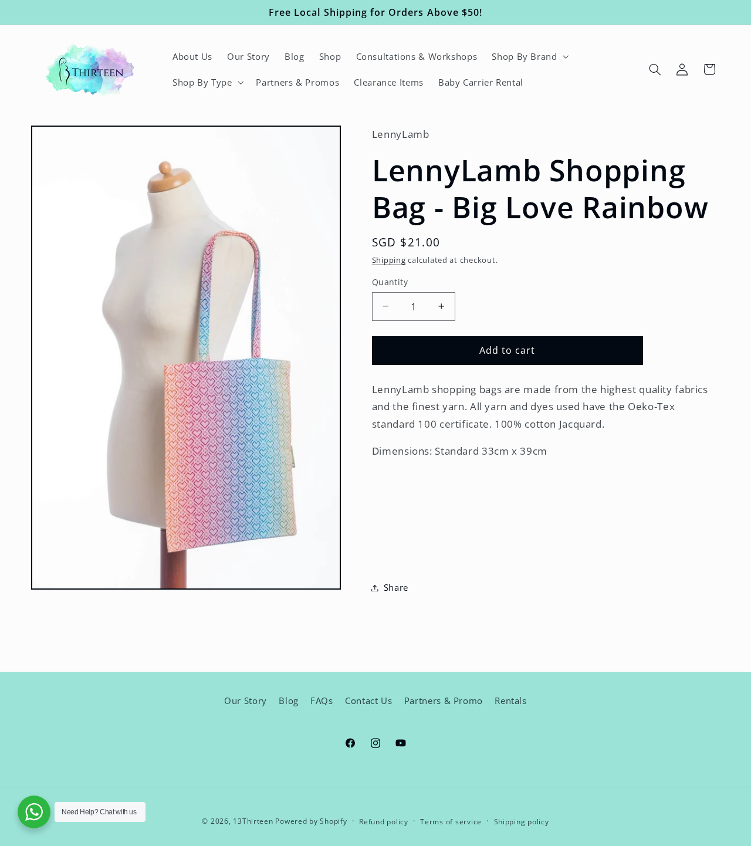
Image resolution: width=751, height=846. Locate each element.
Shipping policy (521, 821)
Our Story (245, 701)
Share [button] (396, 587)
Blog (289, 701)
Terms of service (451, 821)
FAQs (321, 701)
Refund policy (383, 821)
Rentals (510, 701)
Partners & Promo (443, 701)
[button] (529, 56)
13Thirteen (254, 820)
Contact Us (368, 701)
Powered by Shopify (311, 820)
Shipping (389, 261)
